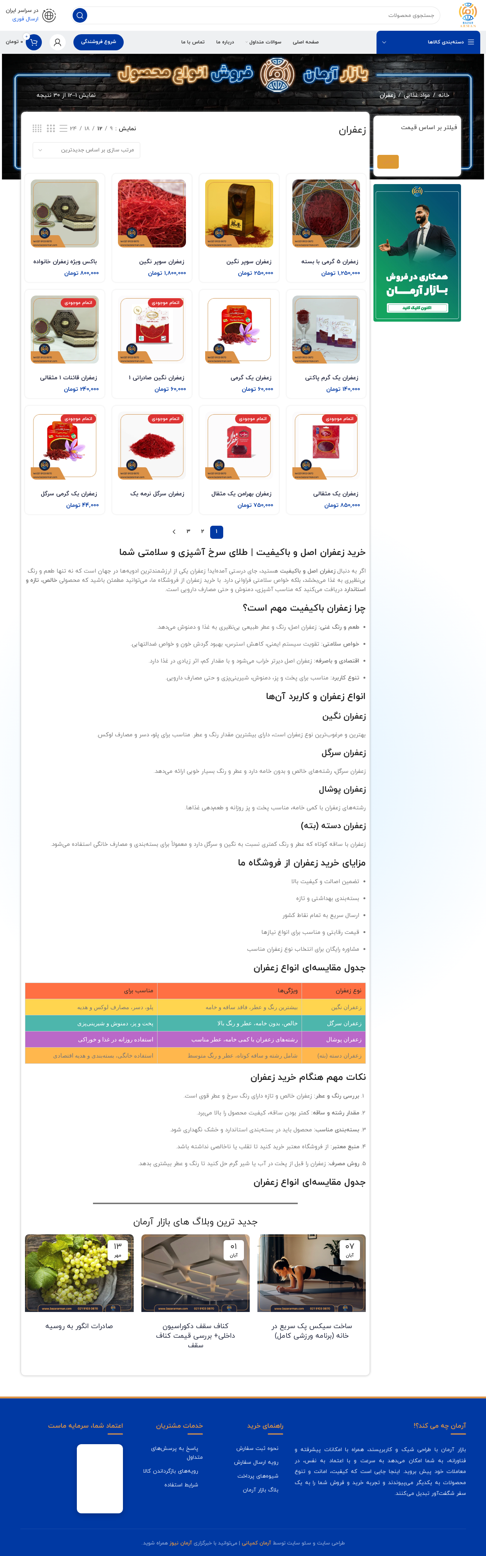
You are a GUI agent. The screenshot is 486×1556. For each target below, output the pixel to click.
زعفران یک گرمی (251, 378)
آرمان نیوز (180, 1543)
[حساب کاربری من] (58, 42)
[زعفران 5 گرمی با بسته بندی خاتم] (326, 213)
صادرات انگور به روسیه (79, 1326)
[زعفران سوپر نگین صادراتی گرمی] (239, 213)
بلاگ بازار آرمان (261, 1490)
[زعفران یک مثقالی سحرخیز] (326, 446)
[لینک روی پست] (311, 1273)
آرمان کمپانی (256, 1543)
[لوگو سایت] (468, 15)
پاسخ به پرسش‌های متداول (177, 1453)
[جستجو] (80, 15)
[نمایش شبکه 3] (51, 129)
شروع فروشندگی (98, 41)
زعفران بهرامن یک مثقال (241, 494)
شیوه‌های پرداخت (258, 1476)
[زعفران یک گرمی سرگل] (65, 446)
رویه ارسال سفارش (256, 1462)
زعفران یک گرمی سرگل (69, 494)
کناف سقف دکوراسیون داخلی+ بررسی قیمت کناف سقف (195, 1336)
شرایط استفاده (181, 1485)
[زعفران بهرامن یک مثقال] (239, 446)
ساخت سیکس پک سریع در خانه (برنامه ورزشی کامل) (311, 1331)
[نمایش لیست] (63, 129)
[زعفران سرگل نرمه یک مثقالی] (152, 446)
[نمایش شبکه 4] (37, 129)
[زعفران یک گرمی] (239, 330)
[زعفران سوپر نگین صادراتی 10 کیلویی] (152, 213)
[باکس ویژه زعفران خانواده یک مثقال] (65, 213)
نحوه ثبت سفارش (257, 1448)
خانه (444, 95)
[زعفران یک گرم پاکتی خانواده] (326, 330)
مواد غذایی (417, 95)
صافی (388, 162)
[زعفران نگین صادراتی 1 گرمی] (152, 330)
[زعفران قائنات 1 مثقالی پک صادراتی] (65, 330)
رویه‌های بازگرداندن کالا (170, 1471)
